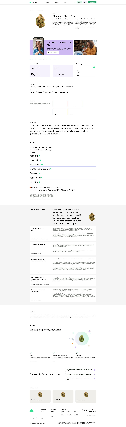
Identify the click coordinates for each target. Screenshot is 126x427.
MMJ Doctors (53, 409)
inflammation (90, 233)
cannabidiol (68, 229)
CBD (71, 244)
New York (69, 414)
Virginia (75, 412)
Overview (31, 59)
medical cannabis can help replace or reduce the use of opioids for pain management (73, 236)
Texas (75, 411)
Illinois (62, 414)
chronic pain (90, 24)
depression (84, 24)
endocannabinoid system (58, 230)
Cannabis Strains (32, 10)
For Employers (56, 2)
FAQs (59, 59)
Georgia (62, 412)
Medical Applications (43, 59)
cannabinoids (72, 228)
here (44, 423)
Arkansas (62, 411)
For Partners (64, 2)
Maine (68, 411)
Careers (42, 416)
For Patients (46, 2)
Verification (53, 416)
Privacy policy (53, 413)
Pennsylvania (70, 415)
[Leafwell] (33, 2)
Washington (76, 414)
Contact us (43, 413)
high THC (55, 24)
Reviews (52, 411)
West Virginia (76, 415)
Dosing (50, 59)
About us (42, 411)
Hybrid (54, 13)
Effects (36, 59)
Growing (54, 59)
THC (75, 244)
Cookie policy (53, 414)
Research (42, 414)
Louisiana (62, 415)
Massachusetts (70, 412)
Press (42, 418)
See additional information (84, 423)
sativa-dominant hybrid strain (61, 19)
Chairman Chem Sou (39, 10)
